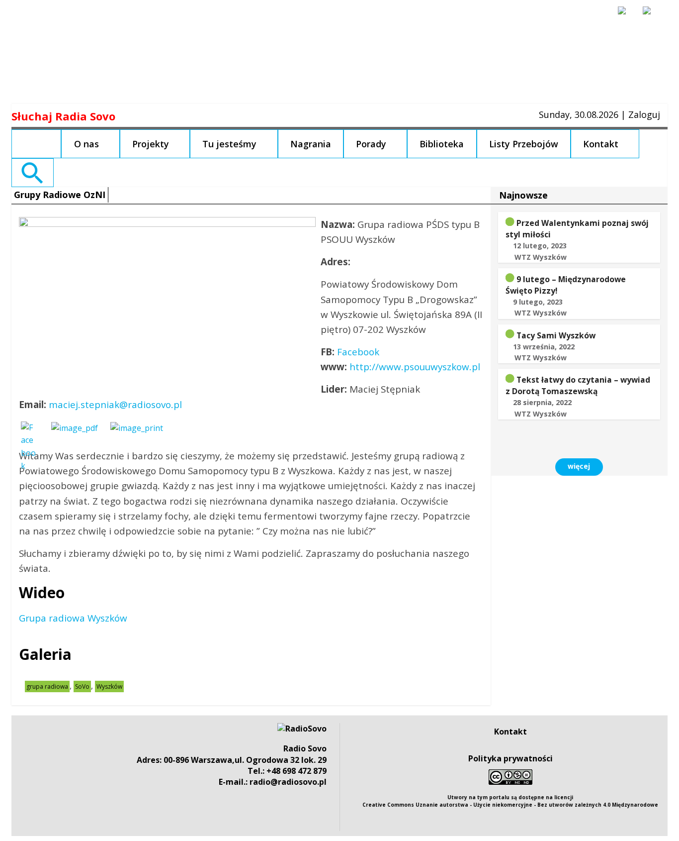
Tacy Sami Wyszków (555, 335)
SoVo (82, 686)
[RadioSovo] (302, 728)
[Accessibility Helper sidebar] (626, 15)
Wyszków (109, 686)
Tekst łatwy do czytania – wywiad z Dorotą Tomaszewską (578, 385)
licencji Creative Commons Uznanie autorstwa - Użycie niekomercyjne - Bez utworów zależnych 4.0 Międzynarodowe (510, 801)
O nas (86, 144)
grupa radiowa (47, 686)
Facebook (358, 351)
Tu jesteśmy (229, 144)
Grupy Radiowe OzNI (59, 195)
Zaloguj (644, 114)
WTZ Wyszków (540, 257)
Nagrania (310, 144)
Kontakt (600, 144)
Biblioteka (442, 144)
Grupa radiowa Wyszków (73, 618)
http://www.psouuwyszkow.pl (414, 366)
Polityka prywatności (510, 758)
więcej (579, 466)
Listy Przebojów (523, 144)
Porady (371, 144)
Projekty (150, 144)
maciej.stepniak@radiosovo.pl (115, 404)
